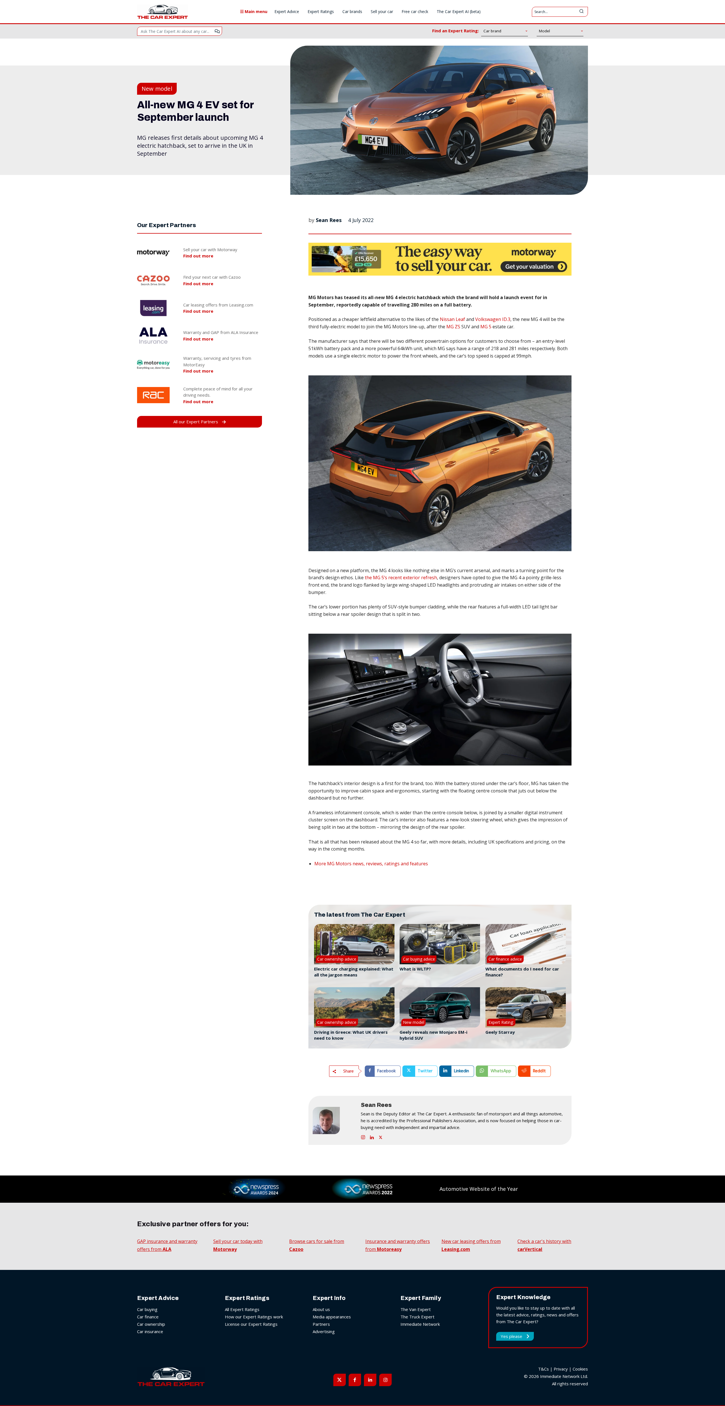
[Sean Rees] (334, 1120)
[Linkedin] (372, 1136)
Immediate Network (420, 1324)
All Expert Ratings (242, 1309)
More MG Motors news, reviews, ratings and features (371, 863)
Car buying (147, 1309)
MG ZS (453, 327)
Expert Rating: (501, 1022)
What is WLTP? (415, 969)
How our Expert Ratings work (254, 1317)
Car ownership (151, 1324)
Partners (321, 1324)
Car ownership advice (336, 959)
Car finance (148, 1317)
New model (157, 88)
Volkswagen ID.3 (492, 319)
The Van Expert (415, 1309)
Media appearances (332, 1317)
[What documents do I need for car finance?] (525, 944)
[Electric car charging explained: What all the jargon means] (354, 944)
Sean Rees (329, 220)
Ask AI (217, 31)
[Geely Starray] (525, 1007)
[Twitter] (380, 1136)
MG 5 (486, 327)
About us (321, 1309)
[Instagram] (363, 1136)
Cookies (580, 1369)
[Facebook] (355, 1380)
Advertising (324, 1331)
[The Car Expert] (162, 11)
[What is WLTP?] (440, 944)
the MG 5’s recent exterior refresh (401, 577)
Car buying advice (419, 959)
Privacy (561, 1369)
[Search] (581, 12)
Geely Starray (500, 1032)
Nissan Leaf (452, 319)
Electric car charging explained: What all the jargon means (353, 972)
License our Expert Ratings (251, 1324)
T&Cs (543, 1369)
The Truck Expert (417, 1317)
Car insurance (150, 1331)
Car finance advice (505, 959)
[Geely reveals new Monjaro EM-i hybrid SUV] (440, 1007)
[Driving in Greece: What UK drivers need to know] (354, 1007)
